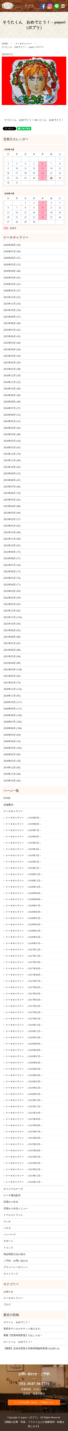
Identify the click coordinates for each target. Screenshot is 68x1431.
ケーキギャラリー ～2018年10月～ (24, 887)
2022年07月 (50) (12, 565)
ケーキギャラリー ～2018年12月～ (24, 874)
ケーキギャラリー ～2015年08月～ (24, 1125)
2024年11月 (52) (12, 382)
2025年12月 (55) (12, 297)
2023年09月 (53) (12, 473)
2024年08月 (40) (12, 401)
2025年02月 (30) (12, 362)
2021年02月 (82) (12, 676)
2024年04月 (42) (12, 428)
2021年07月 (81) (12, 643)
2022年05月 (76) (12, 578)
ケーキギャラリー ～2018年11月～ (24, 880)
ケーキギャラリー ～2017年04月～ (24, 999)
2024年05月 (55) (12, 421)
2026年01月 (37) (12, 290)
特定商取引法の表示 (14, 1254)
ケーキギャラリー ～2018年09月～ (24, 893)
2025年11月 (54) (12, 303)
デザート (8, 1241)
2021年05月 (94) (12, 656)
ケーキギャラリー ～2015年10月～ (24, 1112)
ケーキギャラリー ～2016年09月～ (24, 1043)
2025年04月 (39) (12, 349)
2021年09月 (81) (12, 630)
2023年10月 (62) (12, 467)
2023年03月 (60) (12, 513)
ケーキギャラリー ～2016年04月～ (24, 1075)
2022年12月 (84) (12, 532)
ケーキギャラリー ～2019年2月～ (23, 861)
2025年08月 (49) (12, 323)
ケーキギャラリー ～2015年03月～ (24, 1156)
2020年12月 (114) (12, 689)
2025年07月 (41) (12, 330)
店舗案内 (8, 804)
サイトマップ (10, 1274)
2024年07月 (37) (12, 408)
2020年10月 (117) (12, 702)
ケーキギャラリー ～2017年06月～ (24, 987)
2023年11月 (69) (12, 460)
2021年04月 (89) (12, 663)
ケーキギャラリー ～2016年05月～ (24, 1069)
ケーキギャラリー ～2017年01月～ (24, 1018)
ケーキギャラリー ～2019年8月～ (23, 824)
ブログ (7, 1304)
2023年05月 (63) (12, 499)
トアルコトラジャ (13, 1215)
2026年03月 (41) (12, 277)
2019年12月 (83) (12, 767)
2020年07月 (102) (12, 721)
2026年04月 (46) (12, 271)
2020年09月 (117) (12, 708)
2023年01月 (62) (12, 525)
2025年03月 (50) (12, 356)
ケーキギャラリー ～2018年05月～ (24, 918)
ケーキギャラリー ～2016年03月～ (24, 1081)
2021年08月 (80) (12, 637)
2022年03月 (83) (12, 591)
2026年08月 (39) (12, 245)
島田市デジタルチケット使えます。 (23, 1328)
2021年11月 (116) (12, 617)
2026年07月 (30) (12, 251)
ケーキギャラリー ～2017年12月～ (24, 949)
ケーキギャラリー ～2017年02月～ (24, 1012)
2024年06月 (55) (12, 415)
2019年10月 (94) (12, 780)
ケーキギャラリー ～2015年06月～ (24, 1138)
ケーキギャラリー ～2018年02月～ (24, 937)
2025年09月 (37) (12, 317)
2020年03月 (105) (12, 748)
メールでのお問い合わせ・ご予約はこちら (34, 1402)
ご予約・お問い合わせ (15, 1260)
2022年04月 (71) (12, 584)
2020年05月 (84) (12, 735)
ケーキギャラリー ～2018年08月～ (24, 899)
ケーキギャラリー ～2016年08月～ (24, 1050)
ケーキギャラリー (23, 43)
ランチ (7, 1221)
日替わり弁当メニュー (15, 1208)
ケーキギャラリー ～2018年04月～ (24, 924)
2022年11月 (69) (12, 539)
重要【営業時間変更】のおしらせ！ (23, 1335)
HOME (5, 43)
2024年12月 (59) (12, 375)
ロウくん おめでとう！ (16, 1322)
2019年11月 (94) (12, 774)
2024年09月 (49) (12, 395)
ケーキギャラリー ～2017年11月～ (24, 956)
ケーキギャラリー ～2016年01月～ (24, 1094)
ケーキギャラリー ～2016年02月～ (24, 1087)
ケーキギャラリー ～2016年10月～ (24, 1037)
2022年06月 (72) (12, 571)
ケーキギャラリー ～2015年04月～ (24, 1150)
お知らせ (8, 1291)
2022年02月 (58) (12, 597)
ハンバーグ (9, 1234)
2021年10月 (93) (12, 623)
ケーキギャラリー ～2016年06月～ (24, 1062)
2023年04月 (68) (12, 506)
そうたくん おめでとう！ (19, 120)
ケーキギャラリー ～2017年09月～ (24, 968)
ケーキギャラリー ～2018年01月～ (24, 943)
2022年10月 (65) (12, 545)
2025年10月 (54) (12, 310)
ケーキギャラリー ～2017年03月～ (24, 1006)
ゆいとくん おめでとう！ (49, 120)
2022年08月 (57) (12, 558)
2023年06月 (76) (12, 493)
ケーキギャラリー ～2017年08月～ (24, 974)
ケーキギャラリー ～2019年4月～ (23, 849)
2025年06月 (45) (12, 336)
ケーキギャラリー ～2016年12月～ (24, 1025)
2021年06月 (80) (12, 650)
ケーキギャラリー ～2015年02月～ (24, 1163)
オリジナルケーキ (13, 1189)
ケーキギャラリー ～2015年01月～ (24, 1169)
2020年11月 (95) (12, 695)
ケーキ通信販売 (12, 1195)
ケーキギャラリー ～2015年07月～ (24, 1131)
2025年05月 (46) (12, 343)
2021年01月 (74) (12, 682)
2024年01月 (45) (12, 447)
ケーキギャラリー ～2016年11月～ (24, 1031)
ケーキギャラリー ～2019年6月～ (23, 836)
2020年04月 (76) (12, 741)
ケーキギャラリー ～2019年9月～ (23, 817)
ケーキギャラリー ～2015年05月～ (24, 1144)
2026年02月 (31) (12, 284)
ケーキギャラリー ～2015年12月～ (24, 1100)
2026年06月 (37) (12, 258)
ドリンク (8, 1247)
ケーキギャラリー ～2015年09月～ (24, 1119)
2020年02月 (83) (12, 754)
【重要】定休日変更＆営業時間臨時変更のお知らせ (31, 1348)
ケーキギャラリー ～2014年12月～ (24, 1175)
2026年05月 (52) (12, 264)
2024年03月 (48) (12, 434)
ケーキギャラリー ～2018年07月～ (24, 905)
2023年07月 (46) (12, 486)
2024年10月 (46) (12, 388)
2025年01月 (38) (12, 369)
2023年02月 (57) (12, 519)
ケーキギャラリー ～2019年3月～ (23, 855)
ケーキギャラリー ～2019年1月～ (23, 868)
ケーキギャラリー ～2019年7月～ (23, 830)
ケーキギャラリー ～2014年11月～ (24, 1182)
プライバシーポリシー (15, 1267)
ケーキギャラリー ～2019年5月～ (23, 843)
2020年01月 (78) (12, 761)
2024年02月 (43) (12, 441)
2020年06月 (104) (12, 728)
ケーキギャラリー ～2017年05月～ (24, 993)
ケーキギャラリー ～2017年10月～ (24, 962)
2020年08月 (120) (12, 715)
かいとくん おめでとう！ (18, 1342)
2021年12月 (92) (12, 610)
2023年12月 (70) (12, 454)
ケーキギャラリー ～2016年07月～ (24, 1056)
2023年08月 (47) (12, 480)
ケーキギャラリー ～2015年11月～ (24, 1106)
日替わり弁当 (10, 1202)
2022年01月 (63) (12, 604)
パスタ (7, 1228)
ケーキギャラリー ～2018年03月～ (24, 930)
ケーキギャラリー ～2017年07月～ (24, 981)
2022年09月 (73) (12, 552)
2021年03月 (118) (12, 669)
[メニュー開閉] (63, 6)
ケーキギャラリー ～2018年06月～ (24, 912)
